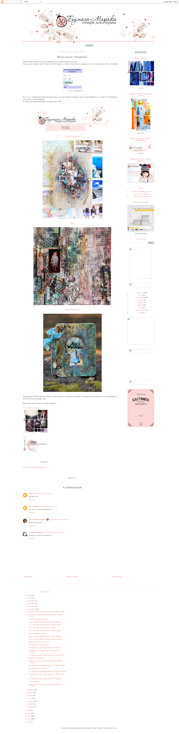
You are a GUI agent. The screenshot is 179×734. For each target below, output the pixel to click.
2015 (29, 598)
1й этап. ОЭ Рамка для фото (141, 191)
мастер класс (140, 310)
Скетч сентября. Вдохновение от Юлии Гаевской (45, 639)
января (31, 707)
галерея (140, 300)
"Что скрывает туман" (31, 408)
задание (140, 305)
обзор (140, 312)
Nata (29, 97)
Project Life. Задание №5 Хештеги (34, 467)
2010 (29, 722)
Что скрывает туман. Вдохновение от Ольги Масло (46, 655)
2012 (29, 716)
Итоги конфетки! (34, 681)
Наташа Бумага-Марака (37, 519)
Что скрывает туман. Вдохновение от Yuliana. (44, 648)
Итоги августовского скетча (38, 619)
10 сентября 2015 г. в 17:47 (53, 532)
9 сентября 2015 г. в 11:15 (48, 506)
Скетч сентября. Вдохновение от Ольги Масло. (45, 622)
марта (31, 704)
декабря (32, 601)
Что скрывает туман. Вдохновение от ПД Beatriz (45, 679)
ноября (31, 603)
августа (31, 690)
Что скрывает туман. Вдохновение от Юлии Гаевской (47, 671)
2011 (29, 719)
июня (31, 695)
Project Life (140, 293)
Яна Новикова (34, 506)
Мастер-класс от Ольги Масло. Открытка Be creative (46, 612)
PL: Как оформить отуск (37, 633)
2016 (29, 595)
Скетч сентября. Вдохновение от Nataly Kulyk (44, 625)
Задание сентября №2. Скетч (39, 642)
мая (30, 698)
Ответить (32, 499)
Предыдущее (117, 577)
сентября (32, 609)
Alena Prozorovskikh (72, 310)
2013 (29, 713)
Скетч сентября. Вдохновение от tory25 (42, 628)
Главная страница (72, 577)
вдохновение (140, 297)
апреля (31, 701)
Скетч (25, 437)
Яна (72, 223)
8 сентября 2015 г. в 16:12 (43, 493)
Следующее (27, 577)
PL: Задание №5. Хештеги (38, 668)
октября (32, 606)
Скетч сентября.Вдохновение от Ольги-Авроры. (45, 636)
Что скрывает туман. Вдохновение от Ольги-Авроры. (47, 665)
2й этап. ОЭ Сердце (142, 194)
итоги (75, 478)
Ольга (31, 493)
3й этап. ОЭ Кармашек (141, 196)
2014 (29, 710)
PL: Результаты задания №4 (38, 645)
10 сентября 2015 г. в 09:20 (58, 519)
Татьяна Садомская (72, 136)
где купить (140, 302)
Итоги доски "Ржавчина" (37, 658)
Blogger (114, 728)
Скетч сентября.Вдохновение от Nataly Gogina (45, 630)
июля (31, 692)
